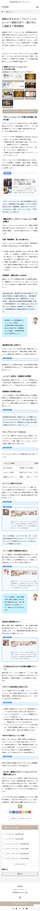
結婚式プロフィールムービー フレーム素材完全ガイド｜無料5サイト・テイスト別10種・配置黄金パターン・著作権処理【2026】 (24, 573)
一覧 (20, 806)
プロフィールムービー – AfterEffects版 (17, 853)
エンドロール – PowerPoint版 (14, 839)
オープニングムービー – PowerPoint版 (17, 848)
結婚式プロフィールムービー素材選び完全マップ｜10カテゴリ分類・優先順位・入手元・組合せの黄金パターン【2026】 (23, 644)
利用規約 (20, 886)
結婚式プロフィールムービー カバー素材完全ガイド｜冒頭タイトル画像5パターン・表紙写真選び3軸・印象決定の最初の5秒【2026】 (24, 513)
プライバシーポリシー (20, 889)
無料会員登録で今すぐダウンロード (20, 2)
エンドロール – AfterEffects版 (14, 834)
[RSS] (20, 897)
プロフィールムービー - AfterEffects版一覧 (20, 111)
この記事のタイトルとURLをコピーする (20, 818)
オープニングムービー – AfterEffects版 (17, 844)
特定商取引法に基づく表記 (20, 892)
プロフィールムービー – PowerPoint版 (17, 858)
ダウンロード (7, 80)
